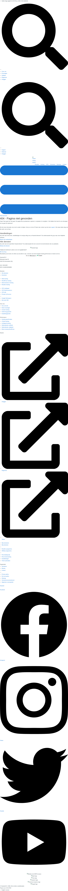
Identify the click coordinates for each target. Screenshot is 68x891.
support (53, 227)
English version (5, 890)
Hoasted (2, 585)
